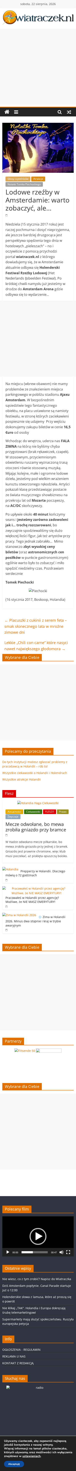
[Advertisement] (38, 67)
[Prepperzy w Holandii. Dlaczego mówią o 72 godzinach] (10, 869)
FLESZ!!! (49, 811)
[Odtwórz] (8, 1252)
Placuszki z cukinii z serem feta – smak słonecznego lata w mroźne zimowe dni (35, 626)
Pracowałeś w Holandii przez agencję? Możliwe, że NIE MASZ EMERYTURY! (32, 900)
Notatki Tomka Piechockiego (24, 184)
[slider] (35, 1252)
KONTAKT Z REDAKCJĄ (18, 1363)
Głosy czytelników (18, 179)
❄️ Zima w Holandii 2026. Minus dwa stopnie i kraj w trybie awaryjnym (35, 921)
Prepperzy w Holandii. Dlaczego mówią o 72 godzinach (35, 873)
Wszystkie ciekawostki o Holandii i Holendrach (34, 773)
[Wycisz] (61, 1252)
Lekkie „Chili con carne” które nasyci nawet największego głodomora (36, 645)
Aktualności (14, 811)
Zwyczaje (13, 816)
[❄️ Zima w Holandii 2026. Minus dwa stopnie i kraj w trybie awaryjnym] (19, 915)
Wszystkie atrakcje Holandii (21, 779)
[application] (38, 1236)
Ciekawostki (33, 811)
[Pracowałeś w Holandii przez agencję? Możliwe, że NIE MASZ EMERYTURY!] (37, 888)
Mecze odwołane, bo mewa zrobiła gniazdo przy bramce (35, 827)
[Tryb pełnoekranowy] (68, 1252)
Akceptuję (14, 1464)
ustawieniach (31, 1456)
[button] (38, 1236)
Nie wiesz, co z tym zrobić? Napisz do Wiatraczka (36, 1279)
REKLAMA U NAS (14, 1356)
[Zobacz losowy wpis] (69, 112)
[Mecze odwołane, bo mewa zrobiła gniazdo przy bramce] (38, 803)
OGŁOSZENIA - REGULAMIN (21, 1350)
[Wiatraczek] (7, 112)
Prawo (62, 811)
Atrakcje (38, 179)
